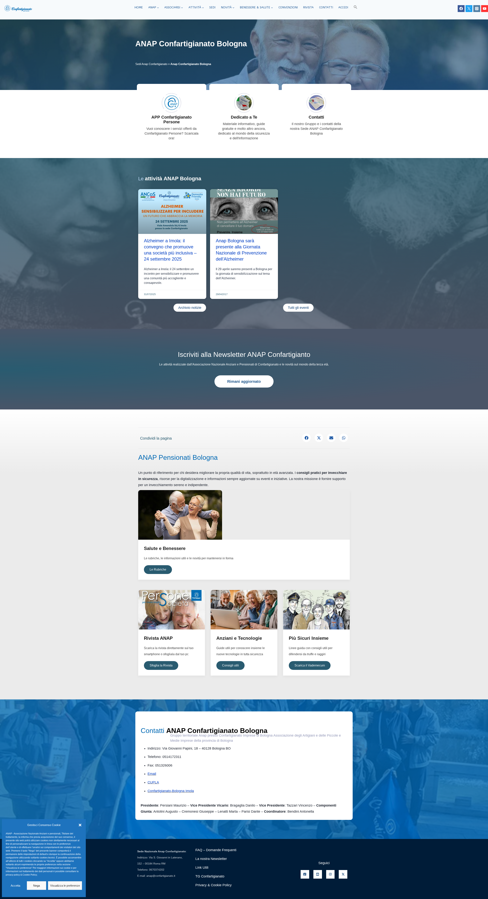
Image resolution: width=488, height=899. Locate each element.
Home (138, 7)
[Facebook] (461, 8)
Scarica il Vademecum (310, 665)
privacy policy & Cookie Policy (21, 874)
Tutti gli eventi (298, 308)
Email (152, 774)
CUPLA (153, 782)
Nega (36, 885)
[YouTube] (484, 8)
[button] (80, 825)
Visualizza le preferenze (65, 885)
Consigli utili (230, 665)
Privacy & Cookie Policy (213, 885)
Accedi (343, 7)
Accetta (15, 885)
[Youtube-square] (317, 874)
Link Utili (201, 867)
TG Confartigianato (209, 876)
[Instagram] (476, 8)
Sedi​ (212, 7)
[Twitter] (469, 8)
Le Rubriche (158, 569)
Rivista (308, 7)
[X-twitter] (343, 874)
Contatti (326, 7)
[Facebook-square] (305, 874)
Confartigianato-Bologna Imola (171, 791)
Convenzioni (288, 7)
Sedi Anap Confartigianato (151, 64)
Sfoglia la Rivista (161, 665)
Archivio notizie (189, 308)
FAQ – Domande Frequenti (215, 850)
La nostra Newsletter (211, 859)
